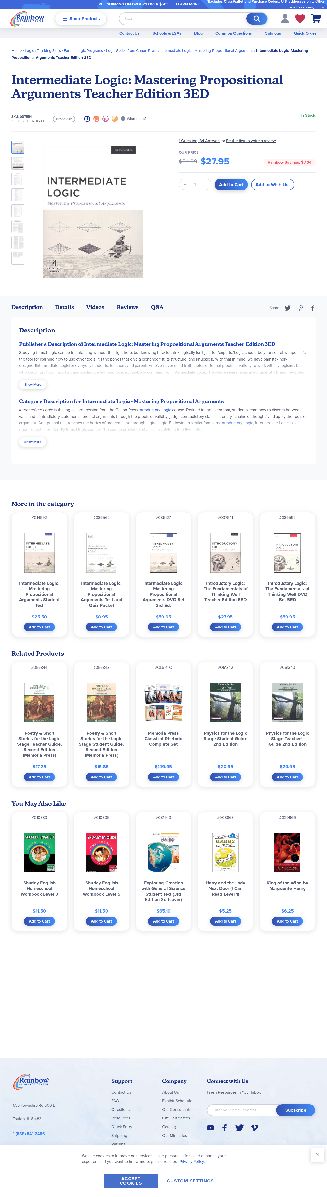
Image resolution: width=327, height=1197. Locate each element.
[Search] (256, 19)
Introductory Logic (155, 410)
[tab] (27, 308)
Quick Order (305, 33)
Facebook (313, 308)
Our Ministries (174, 1135)
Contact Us (129, 33)
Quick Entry (121, 1127)
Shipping (119, 1135)
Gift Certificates (176, 1118)
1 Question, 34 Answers (199, 141)
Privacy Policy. (192, 1161)
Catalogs (273, 33)
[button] (285, 18)
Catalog (169, 1127)
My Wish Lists (300, 19)
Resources (120, 1118)
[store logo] (27, 18)
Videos (95, 307)
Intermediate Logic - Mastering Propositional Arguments (206, 51)
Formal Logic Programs (83, 51)
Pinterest (300, 308)
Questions (120, 1110)
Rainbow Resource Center (31, 1083)
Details (64, 307)
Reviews (128, 307)
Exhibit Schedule (177, 1101)
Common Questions (233, 33)
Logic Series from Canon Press (131, 51)
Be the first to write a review (251, 141)
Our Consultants (176, 1110)
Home (16, 51)
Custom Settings (190, 1181)
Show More (32, 384)
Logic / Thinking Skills (43, 51)
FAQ (115, 1101)
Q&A (157, 307)
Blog (198, 33)
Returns (118, 1144)
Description (27, 307)
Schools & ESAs (167, 33)
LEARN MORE (188, 4)
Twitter (288, 308)
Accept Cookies (131, 1181)
